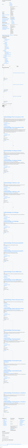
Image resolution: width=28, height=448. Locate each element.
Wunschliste (11, 4)
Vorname (11, 421)
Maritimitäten (3, 24)
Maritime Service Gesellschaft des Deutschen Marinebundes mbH (14, 444)
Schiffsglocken (4, 27)
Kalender (8, 28)
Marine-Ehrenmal (7, 53)
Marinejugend (5, 424)
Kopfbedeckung (4, 19)
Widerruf (21, 423)
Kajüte (3, 12)
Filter (17, 66)
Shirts (3, 18)
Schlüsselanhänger (4, 29)
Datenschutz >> (12, 429)
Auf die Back (6, 58)
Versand (5, 79)
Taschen (6, 62)
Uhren (6, 27)
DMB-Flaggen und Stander (8, 52)
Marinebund (5, 423)
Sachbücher (6, 40)
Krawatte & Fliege (7, 48)
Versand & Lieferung (22, 424)
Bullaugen (6, 28)
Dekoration (7, 252)
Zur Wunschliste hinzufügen (7, 123)
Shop (10, 2)
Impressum (21, 425)
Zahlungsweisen (21, 421)
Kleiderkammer (4, 16)
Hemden (5, 18)
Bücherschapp (5, 38)
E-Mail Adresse (12, 419)
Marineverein (5, 425)
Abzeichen (6, 44)
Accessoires (6, 45)
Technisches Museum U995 (8, 54)
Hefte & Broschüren (7, 39)
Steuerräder (3, 28)
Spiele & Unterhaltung (6, 63)
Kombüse (3, 15)
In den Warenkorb (5, 122)
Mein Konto (11, 5)
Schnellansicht (5, 124)
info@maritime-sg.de (12, 19)
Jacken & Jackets (7, 18)
